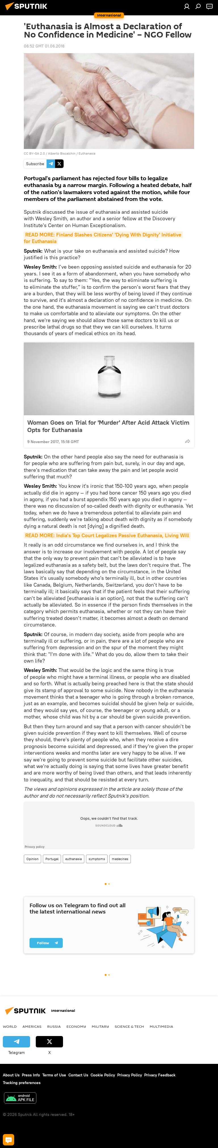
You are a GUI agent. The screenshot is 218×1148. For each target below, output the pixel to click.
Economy (76, 1026)
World (10, 1026)
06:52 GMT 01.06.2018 (44, 46)
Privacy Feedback (159, 1075)
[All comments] (8, 1139)
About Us (11, 1075)
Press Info (31, 1075)
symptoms (97, 859)
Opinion (32, 859)
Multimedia (161, 1026)
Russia (54, 1026)
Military (100, 1026)
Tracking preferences (22, 1082)
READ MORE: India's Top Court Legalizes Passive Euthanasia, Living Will (107, 535)
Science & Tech (129, 1026)
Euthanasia (87, 153)
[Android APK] (20, 1098)
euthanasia (73, 859)
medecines (120, 859)
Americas (31, 1026)
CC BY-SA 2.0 (34, 153)
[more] (187, 441)
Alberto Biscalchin (62, 153)
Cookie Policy (103, 1075)
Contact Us (78, 1075)
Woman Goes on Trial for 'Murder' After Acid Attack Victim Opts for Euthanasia (108, 426)
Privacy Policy (129, 1075)
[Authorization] (186, 6)
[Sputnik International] (28, 11)
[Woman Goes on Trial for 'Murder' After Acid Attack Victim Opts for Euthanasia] (109, 378)
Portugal (51, 859)
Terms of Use (54, 1075)
